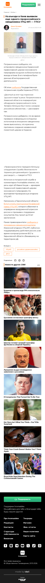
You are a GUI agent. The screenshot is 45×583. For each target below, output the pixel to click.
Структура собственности (11, 533)
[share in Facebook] (15, 260)
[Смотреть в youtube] (22, 545)
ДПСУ (8, 254)
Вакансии (8, 539)
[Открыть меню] (39, 5)
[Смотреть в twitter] (28, 545)
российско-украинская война (27, 249)
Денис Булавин (16, 26)
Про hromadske (11, 518)
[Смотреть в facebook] (5, 545)
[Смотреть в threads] (39, 545)
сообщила (16, 87)
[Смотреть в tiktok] (33, 545)
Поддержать (28, 5)
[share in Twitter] (19, 260)
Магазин (27, 523)
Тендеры (27, 518)
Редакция (9, 523)
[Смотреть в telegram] (16, 545)
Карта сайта (29, 536)
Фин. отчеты (29, 527)
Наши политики (31, 532)
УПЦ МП (8, 249)
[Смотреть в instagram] (11, 545)
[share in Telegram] (23, 260)
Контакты (8, 527)
